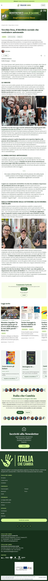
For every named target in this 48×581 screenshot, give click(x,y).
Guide (2, 494)
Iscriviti (24, 446)
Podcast (26, 489)
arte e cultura (11, 36)
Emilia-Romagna (6, 61)
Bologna (14, 61)
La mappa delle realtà (6, 500)
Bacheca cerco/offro (6, 502)
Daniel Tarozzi (4, 342)
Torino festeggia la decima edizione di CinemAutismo (28, 324)
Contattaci (3, 483)
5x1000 (2, 513)
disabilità (19, 36)
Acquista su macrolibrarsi (9, 378)
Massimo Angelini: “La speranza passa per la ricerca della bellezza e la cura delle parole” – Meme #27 (9, 326)
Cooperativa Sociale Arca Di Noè (11, 129)
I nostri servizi (4, 480)
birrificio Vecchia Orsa (38, 71)
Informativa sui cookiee (29, 578)
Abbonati (20, 412)
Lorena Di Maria (24, 338)
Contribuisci (4, 511)
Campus (3, 505)
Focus (25, 491)
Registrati (24, 289)
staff (24, 158)
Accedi (43, 5)
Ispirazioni (3, 491)
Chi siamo (3, 478)
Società (4, 36)
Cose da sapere (4, 489)
